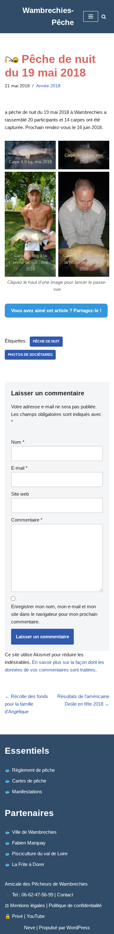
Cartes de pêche (29, 780)
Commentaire (26, 520)
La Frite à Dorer (28, 864)
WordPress (78, 927)
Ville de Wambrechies (34, 832)
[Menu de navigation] (90, 16)
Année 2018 (48, 86)
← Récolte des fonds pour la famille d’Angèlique (26, 704)
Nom (17, 442)
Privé (17, 916)
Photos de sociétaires (30, 354)
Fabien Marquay (29, 842)
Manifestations (27, 791)
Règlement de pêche (33, 770)
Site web (20, 494)
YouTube (36, 916)
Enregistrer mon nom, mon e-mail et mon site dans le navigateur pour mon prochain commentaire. (54, 614)
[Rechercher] (103, 16)
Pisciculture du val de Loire (39, 853)
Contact (65, 894)
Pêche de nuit (46, 341)
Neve (29, 927)
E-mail (19, 468)
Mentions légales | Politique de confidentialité (56, 905)
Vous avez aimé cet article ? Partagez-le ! (56, 310)
